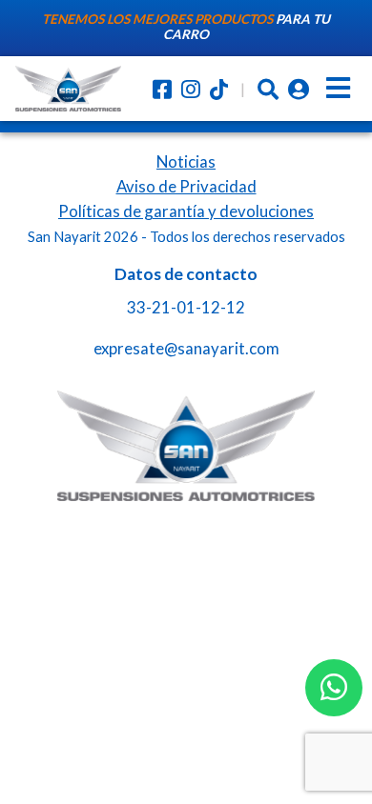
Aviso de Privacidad (186, 186)
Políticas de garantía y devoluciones (186, 211)
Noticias (186, 161)
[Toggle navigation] (338, 88)
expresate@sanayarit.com (186, 348)
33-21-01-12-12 (186, 307)
